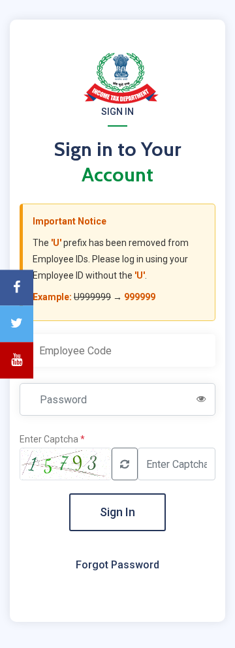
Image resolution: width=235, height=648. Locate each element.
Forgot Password (117, 565)
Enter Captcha (52, 439)
